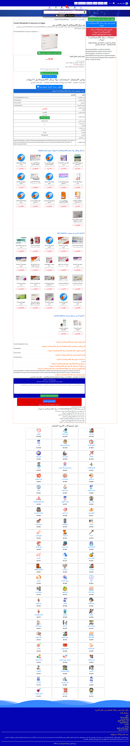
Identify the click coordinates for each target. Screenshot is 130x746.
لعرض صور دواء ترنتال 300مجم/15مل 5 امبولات (101, 24)
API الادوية (100, 3)
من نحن (126, 726)
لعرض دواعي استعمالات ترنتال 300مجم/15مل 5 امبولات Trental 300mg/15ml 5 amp (101, 32)
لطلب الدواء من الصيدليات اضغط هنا (50, 53)
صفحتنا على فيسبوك (123, 729)
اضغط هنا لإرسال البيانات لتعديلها (49, 395)
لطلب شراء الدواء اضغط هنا (50, 87)
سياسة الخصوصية (124, 722)
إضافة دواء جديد (124, 719)
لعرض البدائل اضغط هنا (49, 76)
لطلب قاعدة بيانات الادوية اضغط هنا (101, 19)
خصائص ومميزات (124, 717)
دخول (105, 3)
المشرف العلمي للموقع (122, 728)
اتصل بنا (95, 3)
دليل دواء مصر (61, 743)
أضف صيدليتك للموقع (123, 720)
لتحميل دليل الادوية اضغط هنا (50, 73)
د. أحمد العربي (42, 68)
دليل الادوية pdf (81, 3)
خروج (76, 3)
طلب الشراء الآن (44, 117)
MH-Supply (89, 3)
